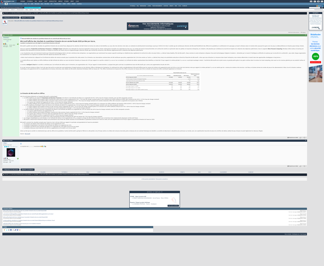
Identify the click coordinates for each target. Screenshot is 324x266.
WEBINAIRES (143, 6)
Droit (72, 1)
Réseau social (20, 9)
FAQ (36, 1)
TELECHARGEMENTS (118, 172)
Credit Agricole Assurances (142, 198)
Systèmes (79, 3)
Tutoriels (30, 1)
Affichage (303, 32)
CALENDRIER (223, 172)
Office (68, 3)
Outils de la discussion (293, 32)
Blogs (40, 1)
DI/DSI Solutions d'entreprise (15, 3)
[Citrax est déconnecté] (10, 152)
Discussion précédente (149, 179)
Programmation (57, 3)
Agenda (31, 9)
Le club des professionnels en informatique (21, 13)
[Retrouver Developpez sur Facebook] (320, 6)
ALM (32, 3)
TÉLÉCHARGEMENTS (157, 6)
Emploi (60, 1)
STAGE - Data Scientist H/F (138, 196)
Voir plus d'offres (173, 205)
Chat (45, 1)
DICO (179, 6)
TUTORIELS (132, 6)
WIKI (176, 6)
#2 (305, 140)
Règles (39, 9)
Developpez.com (296, 234)
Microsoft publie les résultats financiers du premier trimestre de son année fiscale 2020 (24, 211)
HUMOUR (184, 6)
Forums (22, 1)
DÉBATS (171, 6)
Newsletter (52, 1)
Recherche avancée (318, 9)
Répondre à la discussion (11, 17)
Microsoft (37, 3)
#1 (305, 35)
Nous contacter (288, 234)
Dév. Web (47, 3)
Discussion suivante (161, 179)
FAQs (87, 172)
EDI (51, 3)
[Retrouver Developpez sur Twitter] (319, 6)
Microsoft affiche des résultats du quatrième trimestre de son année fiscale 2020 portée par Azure (38, 21)
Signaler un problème (27, 17)
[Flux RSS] (317, 6)
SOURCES (166, 6)
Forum (6, 13)
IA (28, 3)
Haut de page (303, 234)
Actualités (35, 13)
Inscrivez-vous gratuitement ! (32, 7)
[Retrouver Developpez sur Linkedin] (322, 6)
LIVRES (149, 6)
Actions (12, 9)
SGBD (64, 3)
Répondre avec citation (293, 137)
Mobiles (74, 3)
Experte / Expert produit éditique (140, 202)
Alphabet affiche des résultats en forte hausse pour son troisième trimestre (22, 223)
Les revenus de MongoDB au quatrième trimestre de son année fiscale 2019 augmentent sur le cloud (28, 214)
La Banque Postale (139, 204)
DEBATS (182, 172)
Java (42, 3)
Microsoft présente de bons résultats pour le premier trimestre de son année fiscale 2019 (25, 217)
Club (77, 1)
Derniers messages (5, 9)
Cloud (25, 3)
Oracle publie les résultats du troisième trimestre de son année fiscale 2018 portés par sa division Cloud (29, 220)
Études (66, 1)
